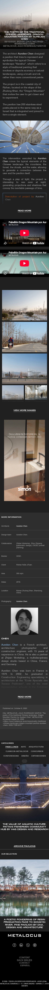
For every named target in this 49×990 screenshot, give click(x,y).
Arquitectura (36, 747)
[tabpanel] (24, 806)
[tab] (12, 747)
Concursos (37, 751)
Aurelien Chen (25, 54)
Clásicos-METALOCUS (17, 751)
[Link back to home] (24, 937)
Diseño (25, 756)
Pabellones (11, 747)
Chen (5, 639)
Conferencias (11, 756)
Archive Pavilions (24, 846)
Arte (23, 747)
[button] (4, 805)
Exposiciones (38, 756)
